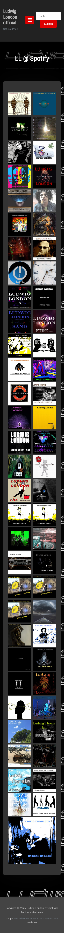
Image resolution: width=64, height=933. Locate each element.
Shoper (9, 918)
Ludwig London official (10, 16)
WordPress (31, 922)
